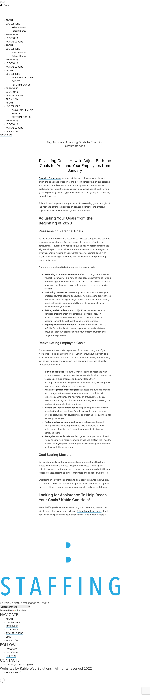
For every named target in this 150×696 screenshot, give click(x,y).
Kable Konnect (19, 27)
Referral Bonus (19, 31)
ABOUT (9, 20)
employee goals (59, 443)
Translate (21, 610)
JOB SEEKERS (13, 24)
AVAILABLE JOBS (14, 41)
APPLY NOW (12, 99)
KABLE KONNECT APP (23, 77)
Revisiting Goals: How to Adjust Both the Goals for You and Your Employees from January (75, 165)
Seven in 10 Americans (50, 178)
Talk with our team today (89, 511)
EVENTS (16, 81)
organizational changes (50, 256)
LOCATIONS (12, 38)
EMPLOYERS (12, 34)
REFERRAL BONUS (21, 85)
